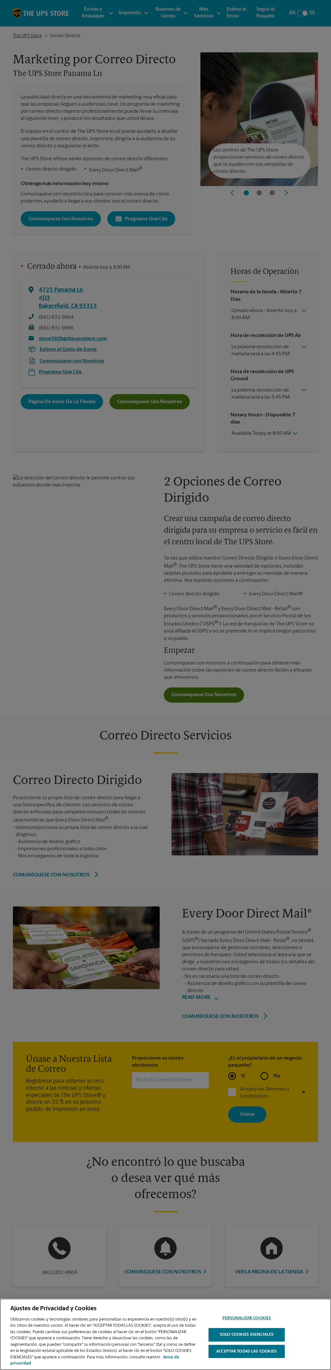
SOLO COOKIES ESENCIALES (246, 1335)
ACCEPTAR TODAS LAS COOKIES (246, 1351)
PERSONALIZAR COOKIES (246, 1318)
